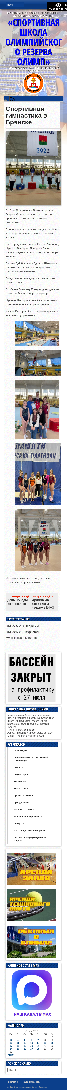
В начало (12, 1081)
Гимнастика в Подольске (23, 626)
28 (38, 1049)
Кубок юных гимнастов (21, 637)
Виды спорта (21, 774)
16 (52, 1043)
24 (11, 1049)
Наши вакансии (31, 1081)
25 (18, 1049)
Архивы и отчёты (23, 795)
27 (31, 1049)
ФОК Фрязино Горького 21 (28, 816)
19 (25, 1046)
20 (31, 1046)
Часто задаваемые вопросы (29, 830)
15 (45, 1043)
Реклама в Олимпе (24, 809)
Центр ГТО (19, 823)
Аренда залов (21, 802)
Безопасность (21, 788)
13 (31, 1043)
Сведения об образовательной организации (31, 759)
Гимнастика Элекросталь (23, 632)
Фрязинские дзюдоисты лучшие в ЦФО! (43, 604)
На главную (20, 750)
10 (11, 1043)
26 (25, 1049)
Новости (18, 767)
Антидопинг (20, 781)
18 (18, 1046)
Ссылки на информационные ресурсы (30, 839)
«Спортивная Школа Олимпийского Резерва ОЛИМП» (33, 42)
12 (25, 1043)
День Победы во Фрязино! (17, 602)
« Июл (10, 1055)
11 (18, 1043)
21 (38, 1046)
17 (11, 1046)
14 (38, 1043)
